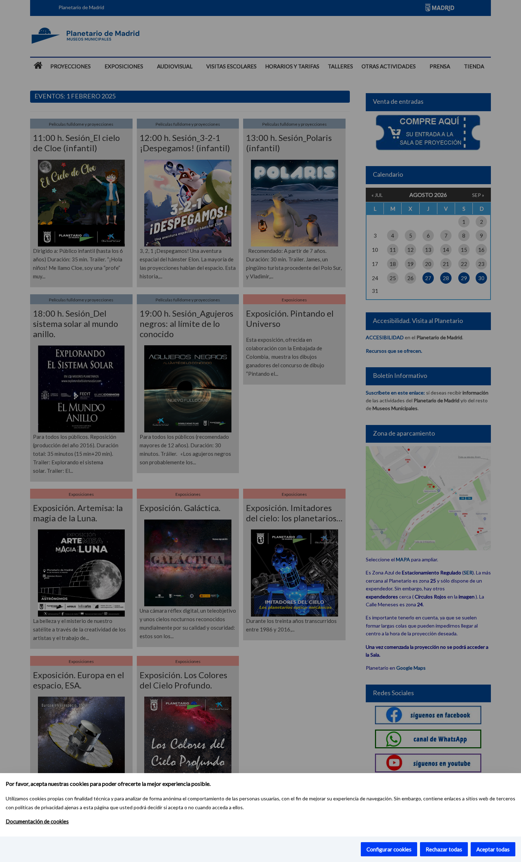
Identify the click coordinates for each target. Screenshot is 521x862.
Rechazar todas (444, 849)
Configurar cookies (388, 849)
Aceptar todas (493, 849)
